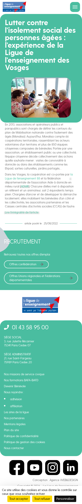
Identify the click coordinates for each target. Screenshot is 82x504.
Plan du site (11, 430)
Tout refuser (42, 499)
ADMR (25, 186)
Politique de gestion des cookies (24, 442)
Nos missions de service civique (24, 374)
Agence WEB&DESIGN (64, 480)
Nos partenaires (14, 418)
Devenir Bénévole (15, 386)
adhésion (16, 399)
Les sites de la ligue (16, 412)
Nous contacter (14, 448)
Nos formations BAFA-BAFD (21, 380)
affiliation (16, 406)
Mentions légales (14, 424)
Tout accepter (18, 499)
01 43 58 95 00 (30, 327)
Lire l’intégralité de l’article (21, 212)
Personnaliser (65, 499)
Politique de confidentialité (21, 436)
